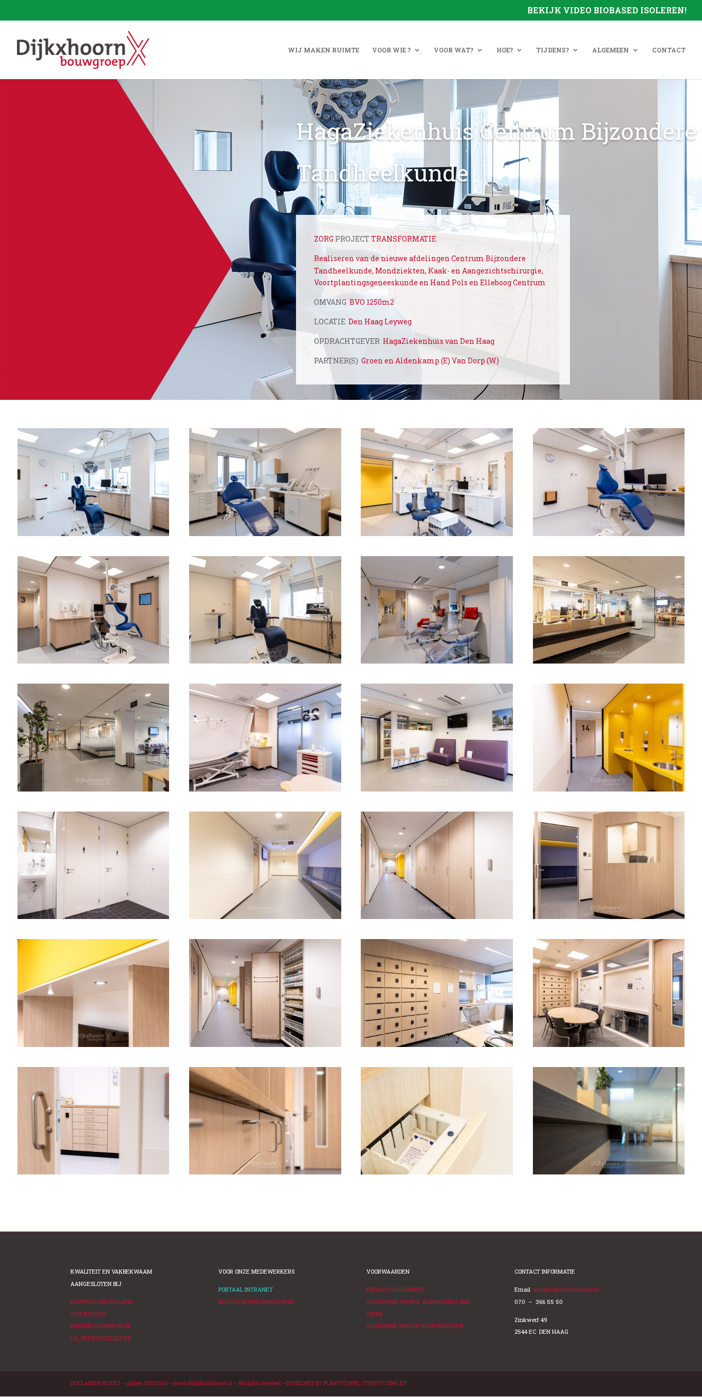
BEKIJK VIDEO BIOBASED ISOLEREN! (607, 10)
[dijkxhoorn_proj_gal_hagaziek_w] (265, 663)
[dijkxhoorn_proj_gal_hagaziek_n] (93, 919)
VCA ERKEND (88, 1314)
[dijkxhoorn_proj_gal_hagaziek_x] (609, 536)
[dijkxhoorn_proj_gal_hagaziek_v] (93, 663)
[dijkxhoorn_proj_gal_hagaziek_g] (93, 1047)
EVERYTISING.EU (385, 1383)
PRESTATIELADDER (101, 1338)
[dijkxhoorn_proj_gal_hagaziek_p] (265, 919)
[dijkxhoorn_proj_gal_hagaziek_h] (265, 1174)
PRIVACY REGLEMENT (396, 1289)
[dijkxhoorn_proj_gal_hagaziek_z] (93, 791)
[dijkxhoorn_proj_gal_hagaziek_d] (93, 1174)
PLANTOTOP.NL (341, 1383)
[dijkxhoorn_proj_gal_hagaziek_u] (436, 663)
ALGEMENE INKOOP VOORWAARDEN (415, 1326)
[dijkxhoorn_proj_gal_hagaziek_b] (265, 536)
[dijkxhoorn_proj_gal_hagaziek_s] (436, 536)
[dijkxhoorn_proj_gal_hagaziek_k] (265, 791)
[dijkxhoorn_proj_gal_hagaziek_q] (265, 1047)
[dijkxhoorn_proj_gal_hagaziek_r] (436, 919)
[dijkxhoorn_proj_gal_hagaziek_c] (609, 1174)
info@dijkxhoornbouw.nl (566, 1289)
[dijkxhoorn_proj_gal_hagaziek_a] (93, 536)
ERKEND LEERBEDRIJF (100, 1326)
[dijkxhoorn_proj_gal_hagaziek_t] (609, 1047)
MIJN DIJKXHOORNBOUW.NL (256, 1302)
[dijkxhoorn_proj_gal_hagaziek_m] (609, 791)
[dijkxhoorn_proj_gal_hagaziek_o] (609, 919)
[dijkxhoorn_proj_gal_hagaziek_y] (609, 663)
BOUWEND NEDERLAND (101, 1302)
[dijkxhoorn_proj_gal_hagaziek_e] (436, 1174)
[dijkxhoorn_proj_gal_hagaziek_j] (436, 1047)
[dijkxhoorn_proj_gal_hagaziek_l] (436, 791)
